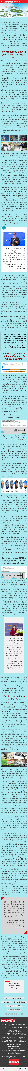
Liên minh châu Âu (19, 1002)
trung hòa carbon (14, 1010)
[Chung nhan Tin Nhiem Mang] (14, 1061)
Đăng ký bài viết (14, 1046)
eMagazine (17, 1)
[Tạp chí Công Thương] (9, 1)
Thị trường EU (7, 1002)
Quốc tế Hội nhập (17, 998)
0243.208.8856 (17, 1053)
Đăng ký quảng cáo (14, 1048)
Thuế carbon (5, 288)
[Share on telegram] (22, 1014)
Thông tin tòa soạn (14, 1044)
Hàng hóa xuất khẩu (14, 1006)
